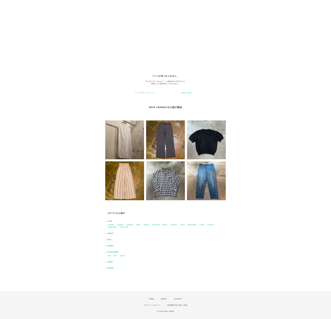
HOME (151, 299)
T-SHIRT (120, 225)
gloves (122, 256)
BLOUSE (156, 225)
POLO (165, 225)
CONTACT (178, 299)
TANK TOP (124, 227)
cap (109, 256)
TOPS (110, 221)
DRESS (111, 268)
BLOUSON (192, 225)
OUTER (111, 225)
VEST (182, 225)
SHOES (111, 246)
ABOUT (164, 299)
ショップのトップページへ (144, 93)
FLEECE (210, 225)
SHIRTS (130, 225)
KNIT (138, 225)
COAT (202, 225)
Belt (115, 256)
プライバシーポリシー (152, 305)
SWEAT (146, 225)
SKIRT (110, 262)
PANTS (110, 233)
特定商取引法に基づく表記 (177, 305)
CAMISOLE (112, 227)
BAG (109, 240)
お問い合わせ (186, 93)
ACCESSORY (113, 252)
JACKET (174, 225)
